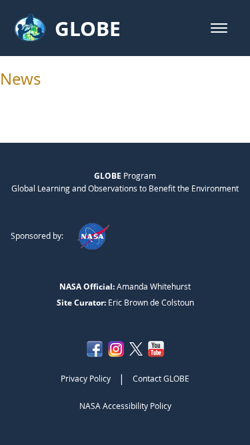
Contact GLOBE (161, 378)
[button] (219, 28)
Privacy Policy (86, 378)
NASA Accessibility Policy (125, 405)
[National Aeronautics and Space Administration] (93, 235)
